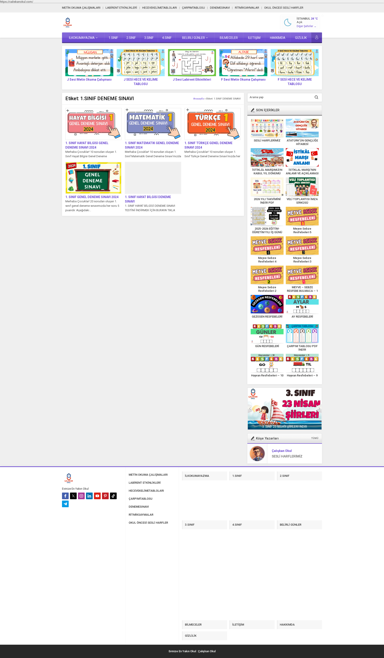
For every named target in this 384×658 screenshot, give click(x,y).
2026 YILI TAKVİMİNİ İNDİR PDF (267, 200)
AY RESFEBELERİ (302, 316)
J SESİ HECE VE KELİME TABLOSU (141, 82)
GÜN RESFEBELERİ (267, 346)
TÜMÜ (314, 438)
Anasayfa (198, 98)
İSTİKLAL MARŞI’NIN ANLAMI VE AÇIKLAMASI (302, 171)
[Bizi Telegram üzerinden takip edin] (65, 504)
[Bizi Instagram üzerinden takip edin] (81, 496)
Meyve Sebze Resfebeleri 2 (267, 289)
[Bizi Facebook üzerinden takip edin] (65, 496)
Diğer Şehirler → (306, 26)
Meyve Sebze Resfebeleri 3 (302, 259)
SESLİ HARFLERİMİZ (267, 140)
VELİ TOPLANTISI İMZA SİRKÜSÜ (302, 200)
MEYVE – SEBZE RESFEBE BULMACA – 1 (302, 289)
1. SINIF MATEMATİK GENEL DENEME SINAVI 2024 (152, 145)
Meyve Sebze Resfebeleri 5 (302, 230)
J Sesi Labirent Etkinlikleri (192, 79)
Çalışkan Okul (282, 451)
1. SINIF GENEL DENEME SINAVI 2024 (91, 197)
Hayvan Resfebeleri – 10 (267, 375)
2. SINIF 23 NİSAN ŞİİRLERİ (284, 426)
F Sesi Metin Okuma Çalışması (243, 79)
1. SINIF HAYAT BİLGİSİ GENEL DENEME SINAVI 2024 (86, 145)
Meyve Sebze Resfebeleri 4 (267, 259)
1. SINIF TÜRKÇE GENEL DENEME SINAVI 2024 (208, 145)
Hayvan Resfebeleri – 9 (302, 375)
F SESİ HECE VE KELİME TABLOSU (295, 82)
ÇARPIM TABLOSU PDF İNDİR (302, 347)
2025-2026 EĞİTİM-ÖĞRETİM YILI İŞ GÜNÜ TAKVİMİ (267, 232)
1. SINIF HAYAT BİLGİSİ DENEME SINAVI (148, 199)
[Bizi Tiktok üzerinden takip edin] (113, 496)
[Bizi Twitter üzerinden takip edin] (73, 496)
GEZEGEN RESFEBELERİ (267, 316)
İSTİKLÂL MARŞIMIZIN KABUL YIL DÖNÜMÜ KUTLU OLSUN (267, 173)
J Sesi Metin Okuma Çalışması (89, 79)
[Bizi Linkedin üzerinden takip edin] (89, 496)
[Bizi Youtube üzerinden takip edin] (97, 496)
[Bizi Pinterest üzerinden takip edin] (105, 496)
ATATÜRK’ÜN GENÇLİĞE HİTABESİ (302, 142)
